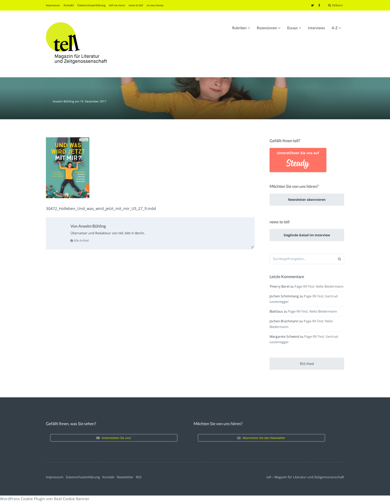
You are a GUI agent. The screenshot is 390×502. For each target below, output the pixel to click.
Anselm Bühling (64, 101)
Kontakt (69, 5)
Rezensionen (267, 28)
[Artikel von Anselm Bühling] (58, 231)
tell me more (117, 5)
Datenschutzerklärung (91, 5)
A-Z (335, 28)
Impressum (53, 5)
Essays (292, 28)
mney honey (155, 5)
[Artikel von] (49, 101)
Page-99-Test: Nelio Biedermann (319, 286)
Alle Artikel (81, 240)
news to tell (136, 5)
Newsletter (125, 477)
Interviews (316, 28)
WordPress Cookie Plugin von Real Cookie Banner (44, 498)
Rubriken (239, 28)
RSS (139, 477)
